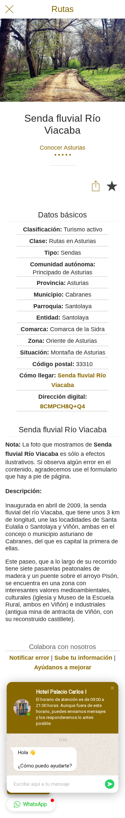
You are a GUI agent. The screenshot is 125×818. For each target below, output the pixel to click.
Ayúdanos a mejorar (62, 667)
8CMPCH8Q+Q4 (62, 406)
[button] (112, 688)
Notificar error (29, 657)
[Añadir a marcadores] (112, 186)
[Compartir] (96, 186)
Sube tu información (83, 657)
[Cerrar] (9, 9)
